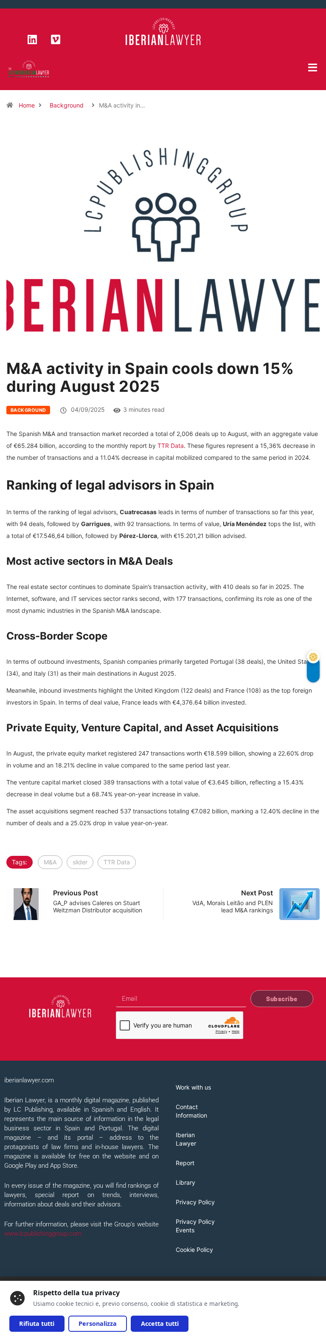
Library (185, 1182)
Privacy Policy (195, 1202)
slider (80, 862)
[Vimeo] (55, 39)
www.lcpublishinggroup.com (43, 1233)
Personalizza (98, 1323)
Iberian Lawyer (186, 1139)
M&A (50, 862)
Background (67, 105)
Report (185, 1162)
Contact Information (191, 1111)
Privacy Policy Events (195, 1226)
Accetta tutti (160, 1323)
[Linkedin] (32, 39)
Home (27, 105)
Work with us (193, 1087)
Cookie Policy (194, 1249)
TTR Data (170, 445)
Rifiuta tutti (36, 1323)
